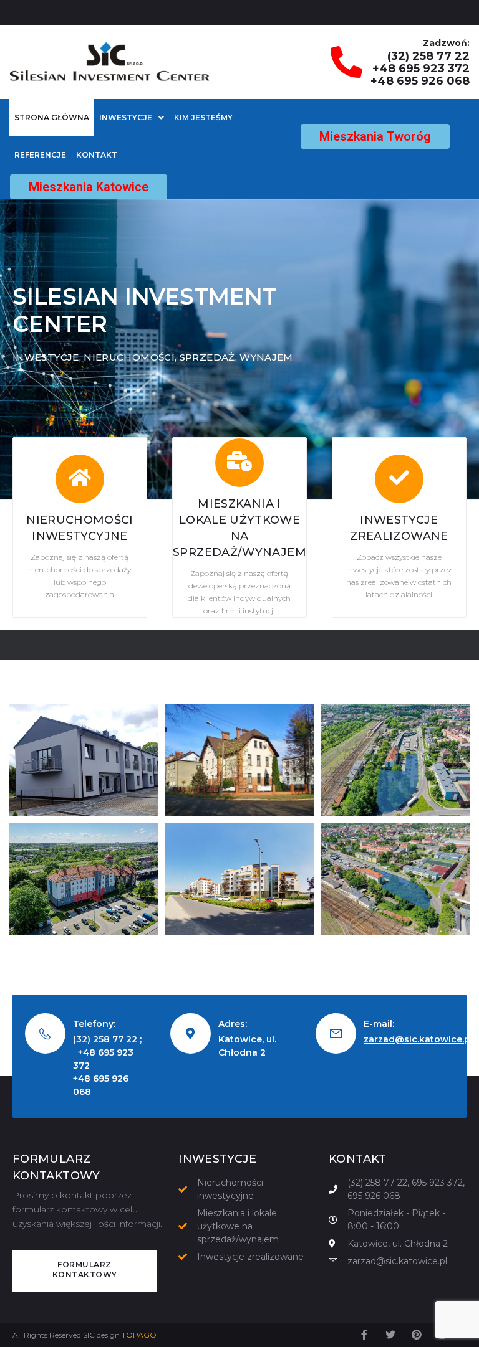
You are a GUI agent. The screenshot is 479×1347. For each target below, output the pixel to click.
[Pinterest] (416, 1334)
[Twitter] (390, 1334)
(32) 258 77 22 (428, 56)
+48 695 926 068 (420, 81)
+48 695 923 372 (421, 68)
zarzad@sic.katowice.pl (418, 1039)
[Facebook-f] (364, 1334)
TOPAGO (139, 1335)
